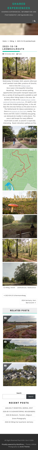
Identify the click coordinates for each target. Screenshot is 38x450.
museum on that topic (19, 111)
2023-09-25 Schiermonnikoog (15, 295)
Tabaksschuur (31, 287)
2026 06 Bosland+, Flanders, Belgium (19, 415)
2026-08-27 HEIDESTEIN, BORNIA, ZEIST (19, 408)
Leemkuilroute (21, 287)
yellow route (25, 86)
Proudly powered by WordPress (13, 444)
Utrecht (12, 287)
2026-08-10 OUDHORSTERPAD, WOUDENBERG (19, 411)
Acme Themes (25, 447)
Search (19, 393)
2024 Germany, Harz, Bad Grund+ (29, 301)
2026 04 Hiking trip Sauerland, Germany (19, 422)
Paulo (20, 54)
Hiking (7, 287)
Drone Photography (19, 418)
